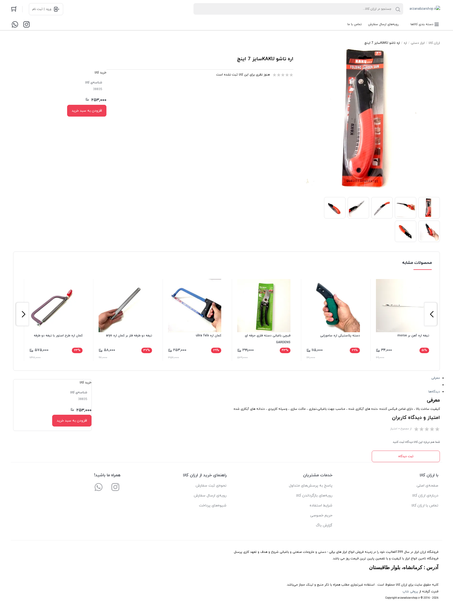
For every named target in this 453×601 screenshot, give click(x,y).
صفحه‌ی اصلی (427, 485)
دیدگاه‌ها (434, 392)
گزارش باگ (324, 525)
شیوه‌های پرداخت (212, 505)
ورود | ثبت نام (41, 9)
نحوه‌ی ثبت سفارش (211, 485)
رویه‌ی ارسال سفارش (210, 495)
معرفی (435, 378)
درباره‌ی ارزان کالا (425, 495)
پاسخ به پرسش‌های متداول (310, 485)
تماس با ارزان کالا (424, 505)
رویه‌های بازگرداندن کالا (314, 495)
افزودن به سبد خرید (87, 110)
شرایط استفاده (321, 505)
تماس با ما (354, 24)
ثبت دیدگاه (405, 456)
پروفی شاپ (410, 591)
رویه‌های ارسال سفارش (383, 24)
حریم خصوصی (321, 515)
